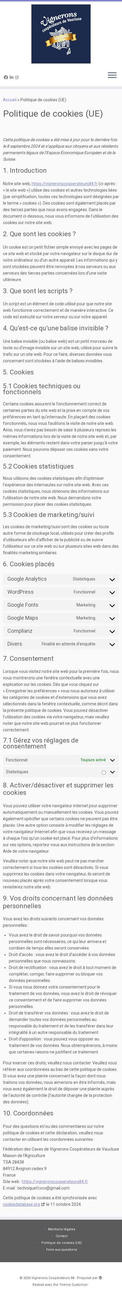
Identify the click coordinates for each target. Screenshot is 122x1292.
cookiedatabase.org (21, 1204)
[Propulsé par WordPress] (100, 1277)
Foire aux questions (61, 1250)
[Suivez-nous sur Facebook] (7, 77)
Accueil (10, 99)
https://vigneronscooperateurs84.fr (65, 183)
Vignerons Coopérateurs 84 (52, 1278)
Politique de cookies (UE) (61, 1243)
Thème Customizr (73, 1285)
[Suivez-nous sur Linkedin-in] (12, 77)
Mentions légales (61, 1229)
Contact (62, 1236)
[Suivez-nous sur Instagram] (17, 77)
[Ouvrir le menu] (112, 75)
